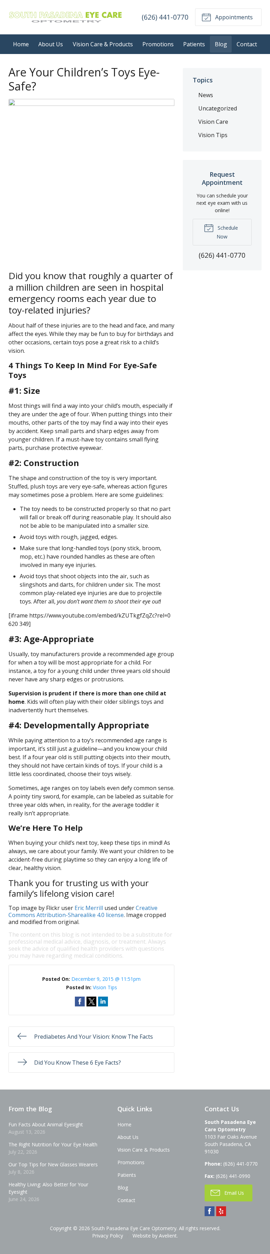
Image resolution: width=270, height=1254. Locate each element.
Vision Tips (105, 987)
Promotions (158, 44)
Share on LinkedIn (103, 1001)
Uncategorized (217, 108)
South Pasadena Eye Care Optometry (133, 1228)
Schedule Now (227, 232)
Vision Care (213, 122)
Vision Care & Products (103, 44)
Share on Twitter (91, 1001)
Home (21, 44)
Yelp (221, 1211)
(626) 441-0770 (165, 17)
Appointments (233, 17)
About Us (50, 44)
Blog (221, 44)
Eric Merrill (89, 908)
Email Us (233, 1192)
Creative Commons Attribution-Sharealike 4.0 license (83, 911)
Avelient (168, 1235)
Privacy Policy (107, 1235)
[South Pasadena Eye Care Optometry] (65, 17)
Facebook (209, 1211)
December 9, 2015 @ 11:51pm (106, 979)
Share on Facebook (80, 1001)
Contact (247, 44)
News (205, 95)
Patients (194, 44)
